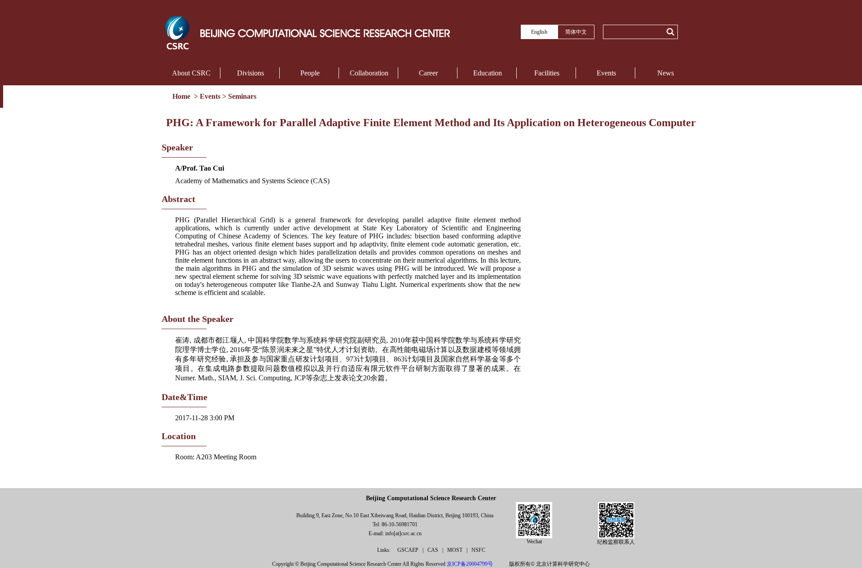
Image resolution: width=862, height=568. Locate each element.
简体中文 (576, 32)
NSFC (478, 550)
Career (428, 73)
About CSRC (191, 73)
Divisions (250, 73)
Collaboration (369, 73)
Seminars (242, 96)
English (539, 32)
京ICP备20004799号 (470, 564)
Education (487, 73)
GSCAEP (408, 550)
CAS (433, 550)
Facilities (546, 73)
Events (606, 73)
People (310, 73)
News (665, 73)
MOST (455, 550)
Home (182, 96)
